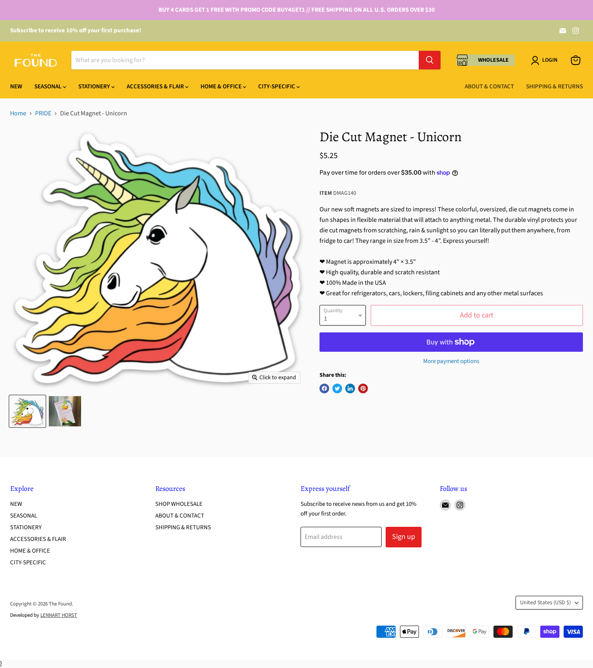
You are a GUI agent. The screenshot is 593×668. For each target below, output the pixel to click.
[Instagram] (575, 30)
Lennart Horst (58, 615)
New (16, 86)
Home (18, 113)
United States (545, 603)
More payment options (451, 361)
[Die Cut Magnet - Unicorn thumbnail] (27, 411)
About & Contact (489, 86)
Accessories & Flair (156, 86)
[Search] (430, 60)
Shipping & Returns (554, 86)
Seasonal (48, 86)
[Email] (562, 30)
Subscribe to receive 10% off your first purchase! (75, 30)
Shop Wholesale (179, 504)
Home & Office (221, 86)
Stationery (94, 86)
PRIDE (43, 113)
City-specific (277, 86)
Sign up (403, 537)
